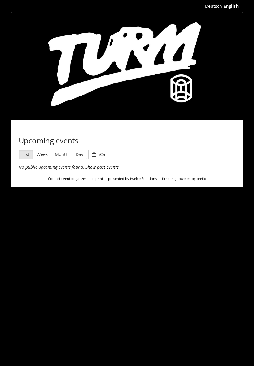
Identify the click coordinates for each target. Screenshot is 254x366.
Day (79, 154)
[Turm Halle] (127, 66)
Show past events (102, 167)
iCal (102, 154)
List (25, 154)
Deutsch (213, 6)
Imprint (97, 178)
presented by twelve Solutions (132, 178)
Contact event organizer (67, 178)
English (231, 6)
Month (61, 154)
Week (42, 154)
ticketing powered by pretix (184, 178)
